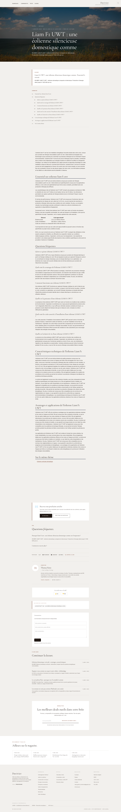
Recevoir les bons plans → (69, 720)
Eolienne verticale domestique (45, 461)
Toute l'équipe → (45, 579)
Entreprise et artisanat (43, 784)
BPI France (51, 805)
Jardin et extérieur (42, 777)
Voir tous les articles (61, 515)
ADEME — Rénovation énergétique (39, 805)
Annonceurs (77, 787)
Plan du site (96, 782)
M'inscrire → (46, 515)
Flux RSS (96, 784)
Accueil (34, 26)
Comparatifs (24, 3)
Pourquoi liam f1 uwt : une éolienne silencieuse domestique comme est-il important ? (56, 536)
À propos (77, 774)
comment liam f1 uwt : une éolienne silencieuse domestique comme (50, 606)
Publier (37, 640)
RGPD (95, 777)
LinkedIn (54, 554)
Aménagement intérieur (43, 774)
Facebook (46, 554)
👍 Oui (56, 593)
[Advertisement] (60, 139)
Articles (41, 26)
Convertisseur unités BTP (61, 779)
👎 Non (64, 593)
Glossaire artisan (60, 782)
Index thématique (42, 794)
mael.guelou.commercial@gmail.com (82, 784)
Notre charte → (56, 579)
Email (61, 554)
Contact (76, 782)
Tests (31, 3)
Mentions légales (97, 774)
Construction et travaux (43, 779)
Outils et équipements (43, 787)
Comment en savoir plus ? (39, 546)
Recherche (40, 791)
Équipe (76, 777)
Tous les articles (41, 789)
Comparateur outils (60, 777)
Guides (37, 3)
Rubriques (15, 3)
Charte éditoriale (78, 779)
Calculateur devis (60, 774)
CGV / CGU (96, 779)
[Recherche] (118, 3)
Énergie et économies (43, 782)
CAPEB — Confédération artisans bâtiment (21, 805)
